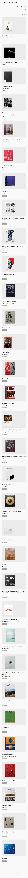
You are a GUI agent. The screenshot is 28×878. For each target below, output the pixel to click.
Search (3, 10)
